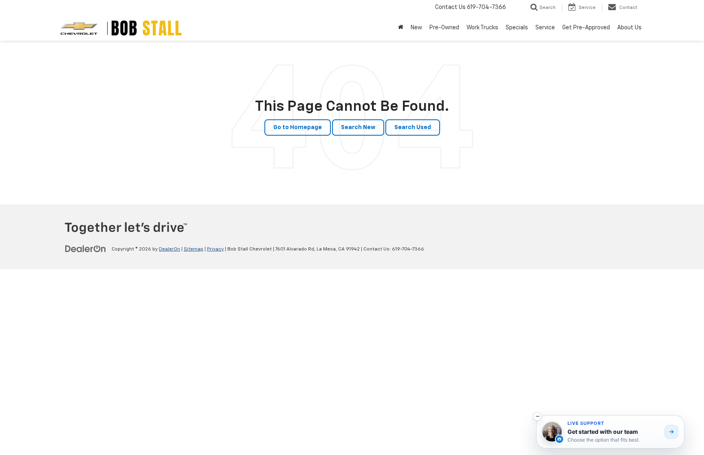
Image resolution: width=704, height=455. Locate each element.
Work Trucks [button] (482, 28)
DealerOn (169, 249)
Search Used (412, 127)
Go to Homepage (297, 127)
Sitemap (193, 249)
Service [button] (545, 28)
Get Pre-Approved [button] (586, 28)
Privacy (215, 249)
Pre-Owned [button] (444, 28)
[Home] (400, 28)
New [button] (416, 28)
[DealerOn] (85, 249)
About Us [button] (629, 28)
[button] (537, 416)
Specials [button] (517, 28)
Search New (358, 127)
